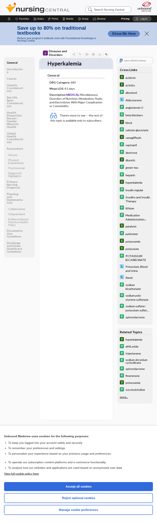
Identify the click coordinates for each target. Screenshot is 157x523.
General (12, 62)
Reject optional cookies (78, 498)
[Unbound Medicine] (144, 6)
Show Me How (124, 33)
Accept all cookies (79, 486)
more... (124, 397)
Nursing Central (38, 7)
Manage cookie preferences (78, 510)
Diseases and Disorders (58, 52)
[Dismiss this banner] (147, 34)
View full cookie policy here (21, 473)
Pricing (125, 18)
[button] (100, 18)
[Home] (9, 18)
